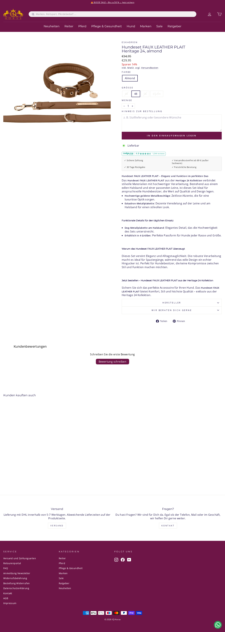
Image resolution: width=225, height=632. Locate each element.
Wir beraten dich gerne (172, 310)
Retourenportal (12, 563)
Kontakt (167, 525)
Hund (131, 26)
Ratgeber (174, 26)
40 (126, 94)
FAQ (5, 568)
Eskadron (130, 42)
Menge (127, 100)
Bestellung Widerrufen (16, 583)
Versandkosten (149, 67)
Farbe (126, 72)
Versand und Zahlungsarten (19, 558)
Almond (130, 78)
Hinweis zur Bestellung (142, 111)
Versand (56, 525)
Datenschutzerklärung (16, 588)
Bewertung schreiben (113, 361)
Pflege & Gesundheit (106, 26)
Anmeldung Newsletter (16, 573)
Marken (145, 26)
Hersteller (171, 302)
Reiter (68, 26)
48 (135, 94)
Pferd (82, 26)
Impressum (9, 603)
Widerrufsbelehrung (15, 578)
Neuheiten (51, 26)
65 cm (157, 94)
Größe (127, 87)
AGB (5, 598)
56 (145, 94)
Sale (159, 26)
